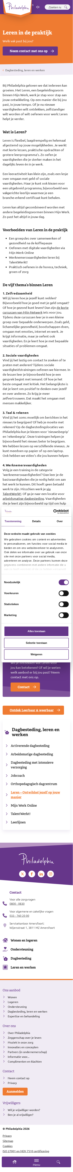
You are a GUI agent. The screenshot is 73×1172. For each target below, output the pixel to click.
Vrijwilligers (11, 1103)
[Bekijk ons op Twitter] (22, 874)
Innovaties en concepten (23, 1047)
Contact (24, 687)
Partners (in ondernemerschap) (27, 1052)
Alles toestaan (36, 631)
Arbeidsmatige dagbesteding (32, 754)
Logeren (13, 1002)
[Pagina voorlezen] (37, 7)
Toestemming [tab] (13, 521)
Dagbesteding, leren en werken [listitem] (25, 70)
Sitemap (8, 1140)
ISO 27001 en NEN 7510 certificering (26, 1151)
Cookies (8, 1146)
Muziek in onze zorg (20, 1042)
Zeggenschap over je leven (24, 1037)
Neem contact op (18, 1078)
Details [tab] (36, 521)
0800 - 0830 (17, 903)
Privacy (12, 1082)
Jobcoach (18, 776)
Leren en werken (23, 967)
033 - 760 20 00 (19, 915)
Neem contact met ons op (29, 51)
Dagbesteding (21, 958)
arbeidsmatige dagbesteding (23, 498)
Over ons (9, 1026)
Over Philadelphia (19, 1032)
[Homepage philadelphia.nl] (36, 858)
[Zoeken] (65, 7)
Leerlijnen (18, 822)
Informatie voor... (18, 1056)
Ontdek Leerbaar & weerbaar (32, 710)
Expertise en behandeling (24, 1016)
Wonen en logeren (24, 940)
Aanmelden (15, 1091)
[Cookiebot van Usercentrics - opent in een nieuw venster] (53, 511)
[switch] (64, 593)
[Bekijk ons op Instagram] (50, 874)
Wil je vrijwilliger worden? (24, 1110)
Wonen (12, 997)
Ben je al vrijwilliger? (20, 1114)
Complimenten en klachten (25, 1061)
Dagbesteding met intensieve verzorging (32, 764)
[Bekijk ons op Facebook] (31, 874)
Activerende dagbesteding (30, 746)
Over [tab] (60, 521)
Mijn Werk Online (24, 805)
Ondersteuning (22, 949)
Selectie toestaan (36, 642)
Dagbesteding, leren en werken (36, 732)
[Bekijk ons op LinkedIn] (41, 874)
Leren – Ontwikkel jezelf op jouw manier (35, 794)
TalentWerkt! (20, 814)
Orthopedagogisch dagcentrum (34, 784)
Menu (36, 1164)
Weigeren (36, 654)
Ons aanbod (11, 990)
